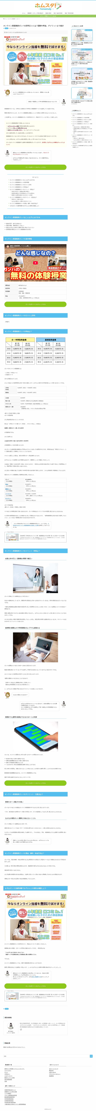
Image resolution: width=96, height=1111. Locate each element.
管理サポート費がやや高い (17, 199)
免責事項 (51, 1076)
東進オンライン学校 (9, 1078)
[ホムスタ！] (48, 6)
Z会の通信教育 (8, 1079)
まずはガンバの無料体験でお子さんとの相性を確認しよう (24, 206)
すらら (6, 1072)
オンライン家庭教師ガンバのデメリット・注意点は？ (23, 197)
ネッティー (8, 498)
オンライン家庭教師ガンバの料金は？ (19, 187)
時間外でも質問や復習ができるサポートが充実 (22, 195)
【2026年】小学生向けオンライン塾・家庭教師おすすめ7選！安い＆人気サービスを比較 (42, 535)
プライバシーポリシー (54, 1074)
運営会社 (51, 1070)
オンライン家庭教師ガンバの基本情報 (19, 182)
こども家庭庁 (7, 1093)
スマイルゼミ (7, 1070)
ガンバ (6, 28)
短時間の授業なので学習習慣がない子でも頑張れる (23, 193)
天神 (5, 1081)
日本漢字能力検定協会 (10, 1102)
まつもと (10, 1031)
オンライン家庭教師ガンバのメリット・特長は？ (22, 189)
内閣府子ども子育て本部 (10, 1092)
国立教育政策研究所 (9, 1097)
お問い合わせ (52, 1072)
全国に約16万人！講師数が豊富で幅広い (21, 191)
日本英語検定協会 (8, 1099)
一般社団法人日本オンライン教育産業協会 (15, 1104)
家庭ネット (8, 489)
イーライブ (8, 494)
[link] (21, 1029)
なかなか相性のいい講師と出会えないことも (21, 201)
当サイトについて (53, 1069)
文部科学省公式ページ (10, 1090)
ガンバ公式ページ (36, 977)
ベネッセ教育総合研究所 (10, 1095)
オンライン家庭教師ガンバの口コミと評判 (20, 184)
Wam (6, 484)
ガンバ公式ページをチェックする (36, 167)
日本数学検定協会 (8, 1100)
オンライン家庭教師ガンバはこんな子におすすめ (22, 180)
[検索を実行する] (91, 1056)
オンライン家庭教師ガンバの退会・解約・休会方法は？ (24, 203)
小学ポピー (7, 1074)
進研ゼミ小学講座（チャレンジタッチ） (14, 1069)
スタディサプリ (8, 1076)
